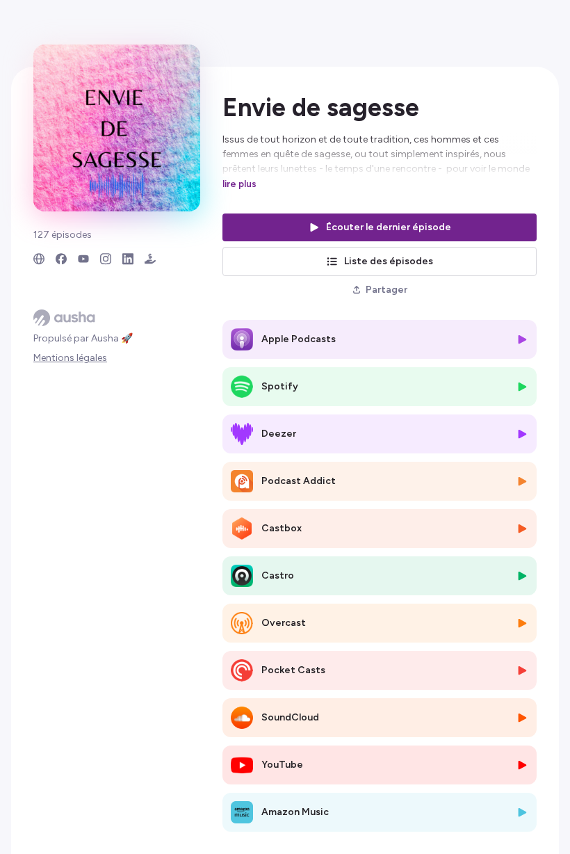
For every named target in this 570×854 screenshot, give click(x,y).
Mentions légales (70, 358)
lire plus (239, 183)
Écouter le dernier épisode (388, 227)
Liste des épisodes (388, 261)
